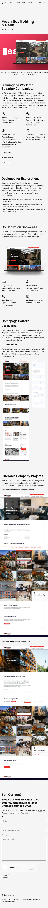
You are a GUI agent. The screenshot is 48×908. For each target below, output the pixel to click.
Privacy (38, 899)
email (40, 810)
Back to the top (9, 895)
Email (3, 826)
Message (5, 835)
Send (5, 875)
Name (4, 817)
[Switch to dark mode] (44, 2)
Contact (29, 2)
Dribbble (5, 813)
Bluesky (12, 902)
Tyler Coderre (8, 2)
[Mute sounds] (40, 2)
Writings (17, 802)
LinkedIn (16, 813)
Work (23, 2)
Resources (31, 802)
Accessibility (29, 899)
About (18, 2)
